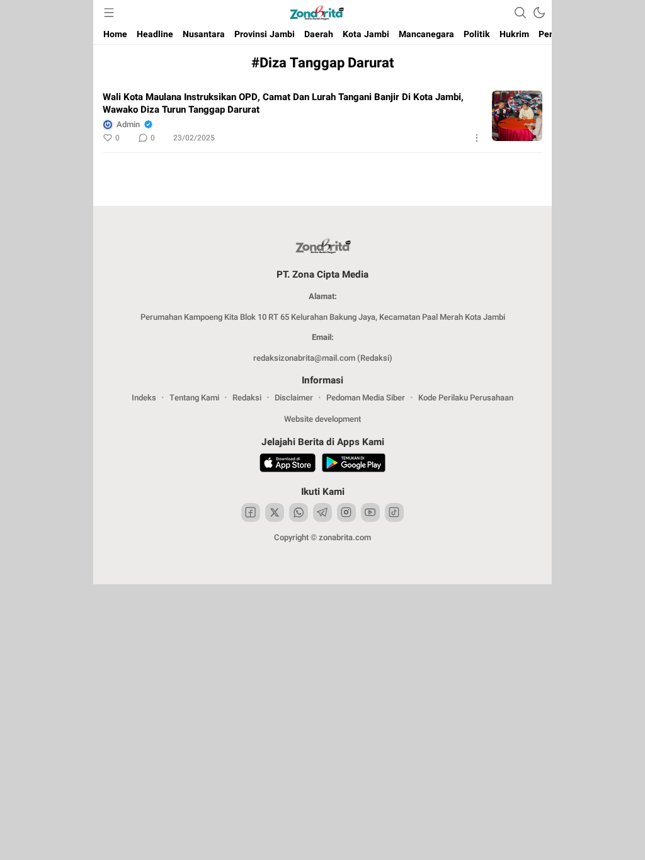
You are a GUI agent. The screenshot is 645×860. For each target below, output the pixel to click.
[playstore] (353, 464)
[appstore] (288, 464)
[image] (517, 116)
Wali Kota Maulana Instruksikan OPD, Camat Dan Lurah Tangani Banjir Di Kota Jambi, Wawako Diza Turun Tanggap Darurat (283, 103)
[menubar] (109, 12)
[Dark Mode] (539, 12)
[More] (477, 138)
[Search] (520, 12)
